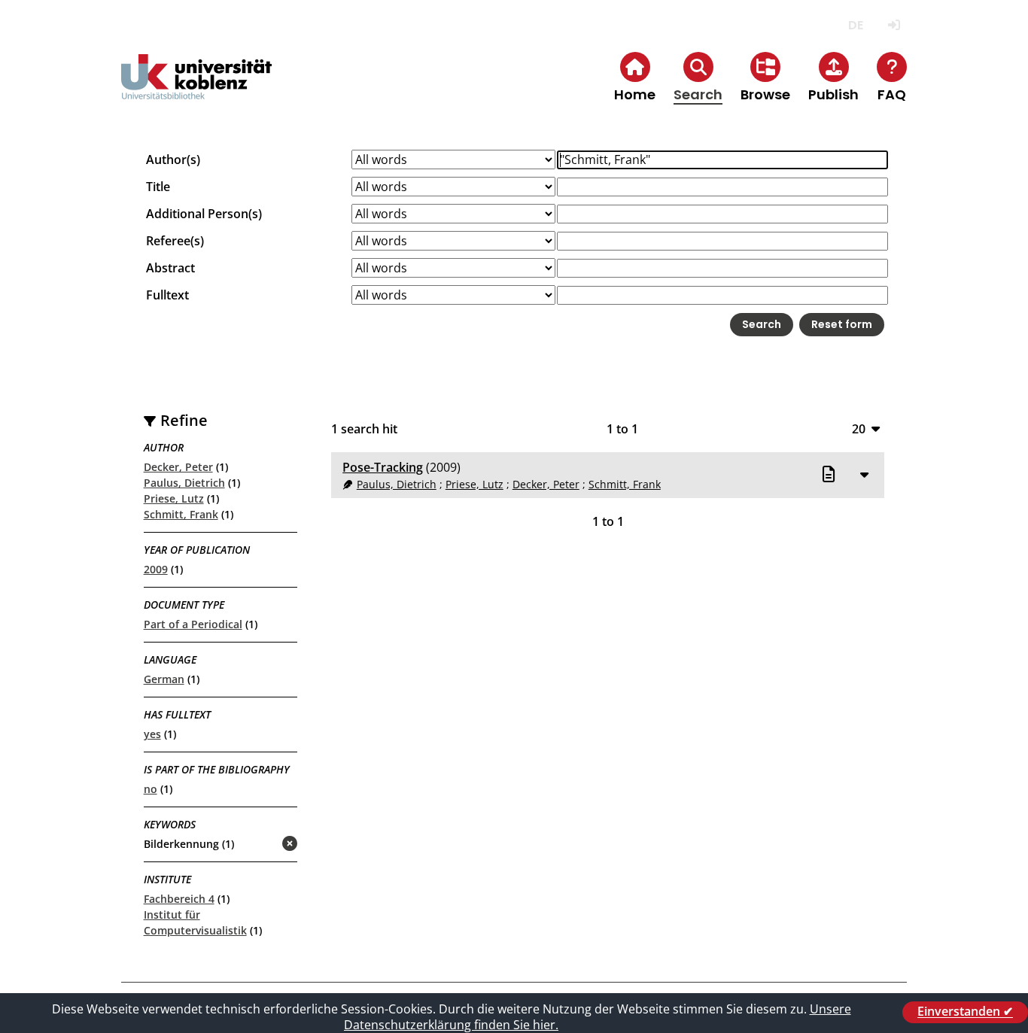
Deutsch (855, 25)
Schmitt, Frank (181, 514)
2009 (156, 569)
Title (158, 186)
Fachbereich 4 (179, 899)
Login (893, 25)
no (150, 789)
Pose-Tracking (382, 467)
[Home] (196, 89)
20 (858, 428)
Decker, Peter (178, 467)
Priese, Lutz (174, 498)
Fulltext (167, 295)
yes (152, 734)
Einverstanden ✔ (965, 1012)
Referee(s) (175, 240)
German (164, 679)
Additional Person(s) (204, 213)
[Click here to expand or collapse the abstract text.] (864, 474)
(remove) (260, 844)
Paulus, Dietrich (184, 482)
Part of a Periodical (193, 624)
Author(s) (173, 159)
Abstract (170, 268)
